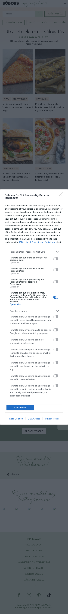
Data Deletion (16, 418)
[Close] (62, 195)
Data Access (34, 418)
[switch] (55, 258)
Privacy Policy (52, 418)
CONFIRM (20, 407)
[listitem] (34, 251)
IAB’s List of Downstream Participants (37, 242)
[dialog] (34, 307)
